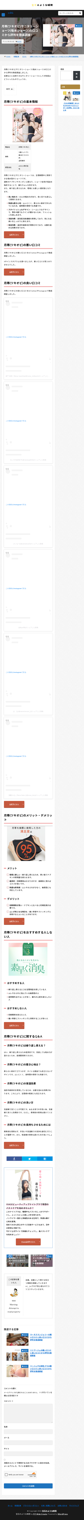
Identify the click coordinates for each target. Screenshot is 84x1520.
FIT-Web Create (40, 1514)
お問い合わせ (62, 1506)
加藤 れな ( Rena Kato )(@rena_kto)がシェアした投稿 (28, 795)
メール (6, 1438)
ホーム (10, 1506)
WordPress (63, 1514)
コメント (8, 1401)
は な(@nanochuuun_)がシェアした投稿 (28, 711)
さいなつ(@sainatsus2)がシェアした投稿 (28, 544)
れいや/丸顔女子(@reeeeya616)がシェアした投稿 (28, 460)
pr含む (10, 13)
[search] (80, 13)
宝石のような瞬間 (49, 1511)
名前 (6, 1427)
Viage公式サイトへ (28, 1242)
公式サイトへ (14, 235)
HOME (8, 56)
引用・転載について (48, 1506)
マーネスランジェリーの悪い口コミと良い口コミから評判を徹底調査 (41, 1337)
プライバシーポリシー (31, 1506)
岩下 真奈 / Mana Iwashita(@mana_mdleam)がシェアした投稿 (28, 376)
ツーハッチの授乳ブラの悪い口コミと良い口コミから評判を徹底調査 (41, 1368)
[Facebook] (14, 1158)
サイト (6, 1449)
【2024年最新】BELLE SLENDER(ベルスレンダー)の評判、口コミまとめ (71, 106)
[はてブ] (44, 1158)
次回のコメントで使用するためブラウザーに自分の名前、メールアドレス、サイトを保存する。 (27, 1464)
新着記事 (16, 56)
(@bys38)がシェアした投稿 (28, 627)
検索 (62, 69)
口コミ (19, 41)
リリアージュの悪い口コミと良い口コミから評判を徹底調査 (41, 1353)
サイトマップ (74, 1506)
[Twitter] (29, 1158)
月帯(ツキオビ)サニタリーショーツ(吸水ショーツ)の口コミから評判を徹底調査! (54, 56)
